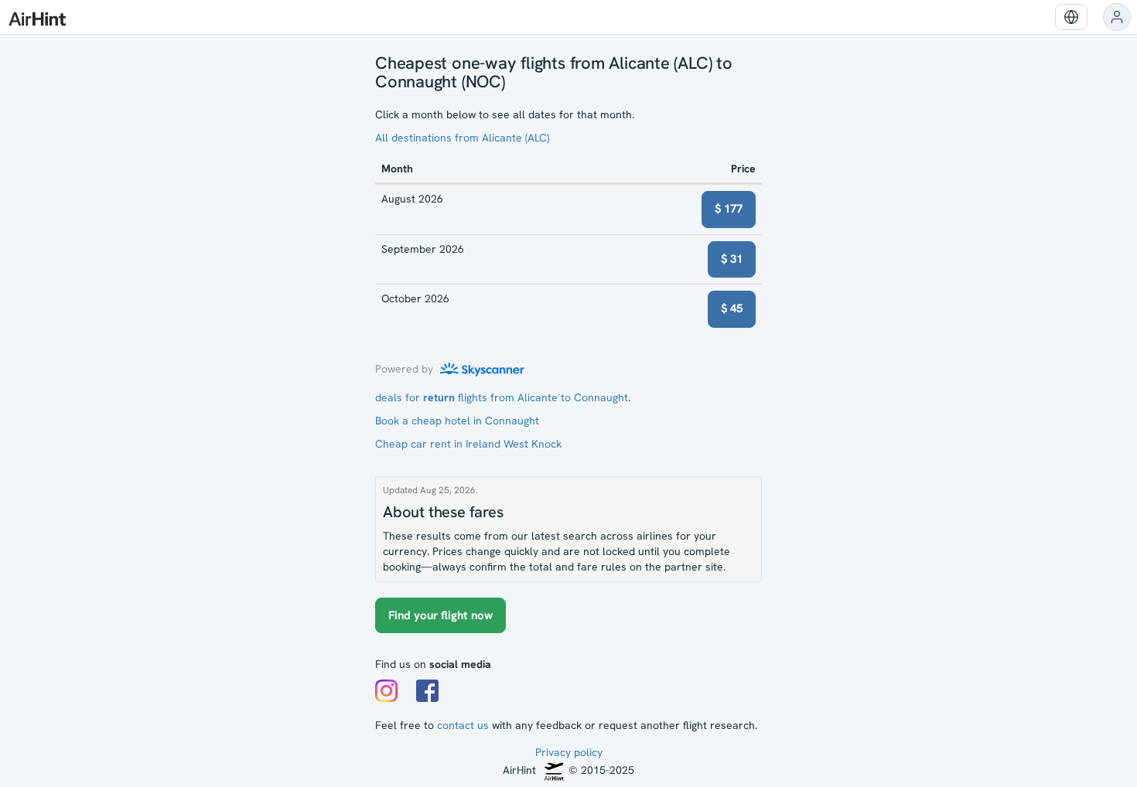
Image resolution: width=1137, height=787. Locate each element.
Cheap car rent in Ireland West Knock (468, 444)
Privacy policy (569, 752)
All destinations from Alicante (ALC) (462, 138)
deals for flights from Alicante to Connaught (501, 397)
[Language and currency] (1071, 17)
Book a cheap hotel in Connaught (457, 421)
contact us (463, 725)
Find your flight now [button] (440, 615)
